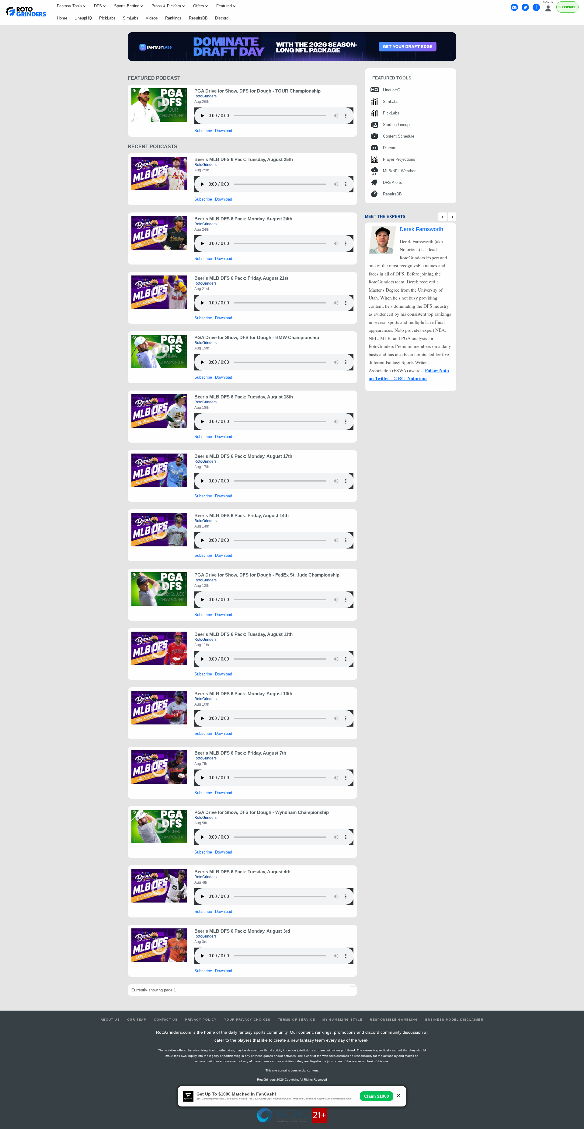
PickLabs (107, 18)
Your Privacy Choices (247, 1019)
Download (223, 130)
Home (62, 18)
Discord (221, 18)
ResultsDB (198, 18)
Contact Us (166, 1019)
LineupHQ (83, 18)
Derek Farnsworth (421, 229)
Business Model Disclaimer (454, 1019)
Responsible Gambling (394, 1019)
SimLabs (130, 18)
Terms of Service (296, 1019)
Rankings (173, 18)
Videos (152, 18)
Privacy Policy (201, 1019)
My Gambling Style (342, 1019)
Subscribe (567, 7)
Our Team (137, 1019)
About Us (110, 1019)
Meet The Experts (385, 216)
